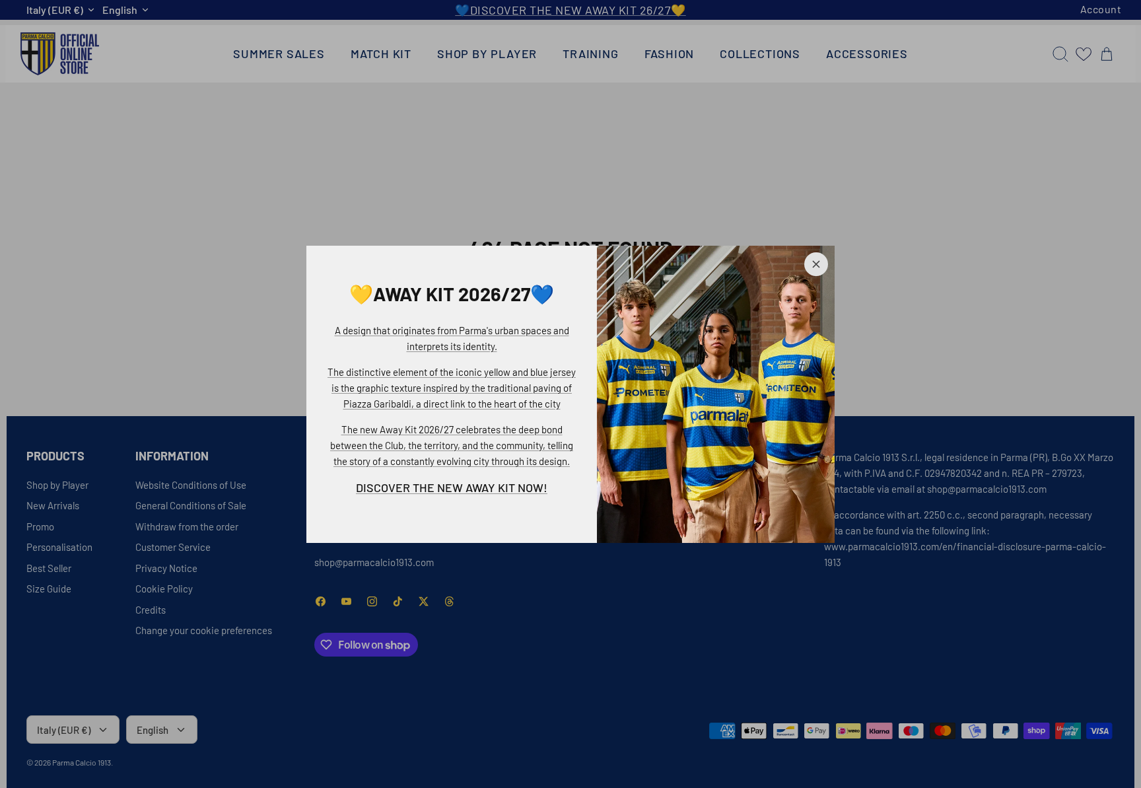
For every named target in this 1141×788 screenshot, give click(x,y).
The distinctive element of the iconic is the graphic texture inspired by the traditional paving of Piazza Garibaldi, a (452, 388)
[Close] (816, 264)
